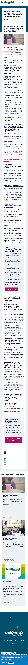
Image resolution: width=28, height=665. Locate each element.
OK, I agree (4, 662)
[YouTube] (11, 627)
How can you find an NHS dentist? (10, 495)
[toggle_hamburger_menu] (25, 2)
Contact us (14, 618)
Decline (11, 662)
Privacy (14, 643)
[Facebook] (17, 627)
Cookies (23, 640)
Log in (14, 647)
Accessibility (16, 640)
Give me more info (6, 659)
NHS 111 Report (7, 581)
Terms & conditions (7, 640)
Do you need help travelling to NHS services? (12, 539)
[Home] (7, 3)
